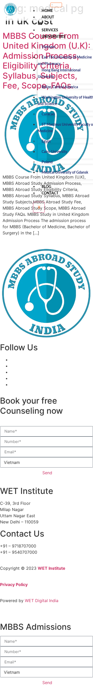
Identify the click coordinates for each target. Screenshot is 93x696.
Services (50, 30)
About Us (46, 21)
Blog (46, 187)
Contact (50, 193)
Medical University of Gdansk (65, 172)
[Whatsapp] (11, 384)
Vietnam (48, 47)
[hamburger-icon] (56, 5)
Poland (47, 162)
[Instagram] (11, 378)
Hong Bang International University (59, 74)
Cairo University (54, 152)
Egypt (46, 141)
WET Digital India (41, 600)
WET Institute (51, 568)
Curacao (48, 114)
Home (47, 11)
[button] (72, 10)
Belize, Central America (60, 87)
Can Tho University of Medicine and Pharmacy (65, 61)
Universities (53, 37)
